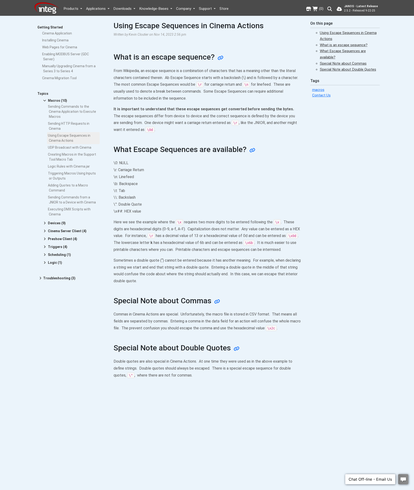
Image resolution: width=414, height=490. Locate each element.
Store (224, 8)
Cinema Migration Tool (59, 78)
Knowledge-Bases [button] (154, 8)
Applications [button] (96, 8)
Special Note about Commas (343, 63)
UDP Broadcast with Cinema (69, 147)
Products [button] (71, 8)
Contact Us (321, 95)
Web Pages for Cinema (59, 47)
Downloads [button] (122, 8)
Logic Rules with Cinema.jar (69, 166)
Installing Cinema (55, 40)
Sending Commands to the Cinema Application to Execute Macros (72, 111)
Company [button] (184, 8)
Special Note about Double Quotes (348, 69)
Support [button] (206, 8)
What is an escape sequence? (344, 45)
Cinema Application (57, 33)
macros (318, 90)
